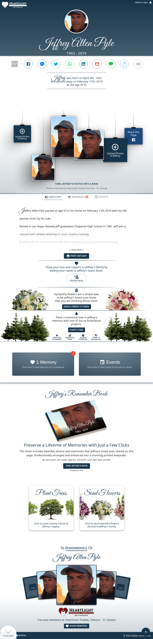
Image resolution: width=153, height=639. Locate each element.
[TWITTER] (55, 63)
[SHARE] (124, 63)
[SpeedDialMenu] (146, 632)
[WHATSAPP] (69, 63)
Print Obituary (78, 256)
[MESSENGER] (42, 63)
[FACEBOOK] (28, 63)
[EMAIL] (97, 63)
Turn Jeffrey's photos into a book (76, 184)
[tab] (53, 197)
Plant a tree (76, 330)
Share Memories (78, 626)
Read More (76, 250)
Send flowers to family (76, 306)
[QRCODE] (14, 63)
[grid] (76, 146)
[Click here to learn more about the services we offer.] (76, 612)
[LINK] (138, 63)
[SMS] (110, 63)
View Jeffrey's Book (77, 466)
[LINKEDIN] (83, 63)
